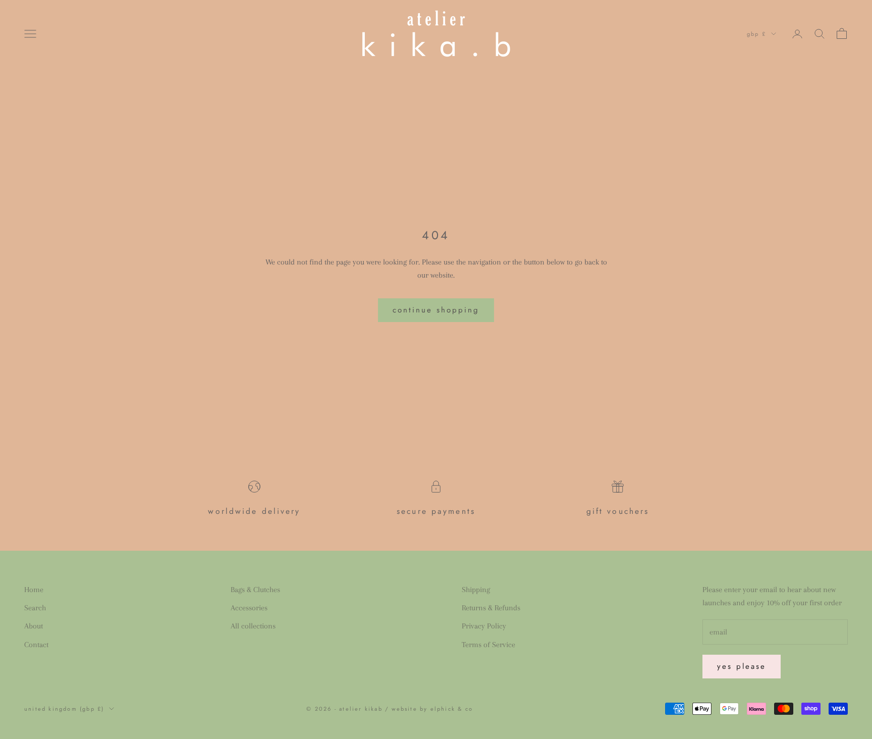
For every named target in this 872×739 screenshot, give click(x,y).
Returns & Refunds (491, 607)
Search (35, 607)
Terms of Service (488, 644)
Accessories (249, 607)
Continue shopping (436, 309)
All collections (253, 625)
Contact (36, 644)
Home (33, 589)
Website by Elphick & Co (432, 709)
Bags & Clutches (255, 589)
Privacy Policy (484, 625)
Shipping (476, 589)
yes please (741, 666)
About (33, 625)
